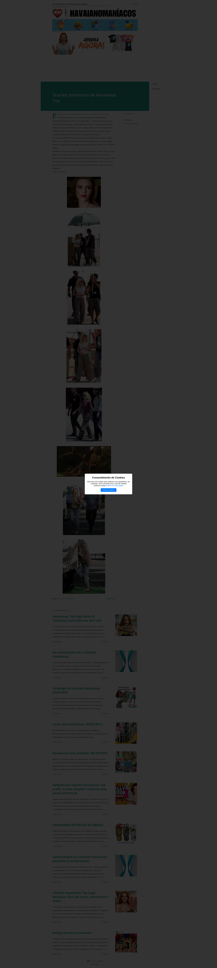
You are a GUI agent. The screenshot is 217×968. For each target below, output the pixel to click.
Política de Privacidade (114, 485)
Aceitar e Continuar (108, 490)
